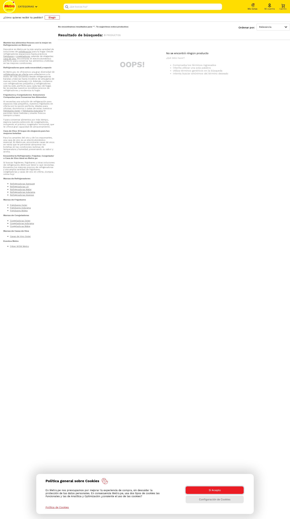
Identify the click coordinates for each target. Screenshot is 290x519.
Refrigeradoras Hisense (22, 195)
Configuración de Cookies (214, 499)
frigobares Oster (11, 111)
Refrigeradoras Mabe (20, 189)
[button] (269, 7)
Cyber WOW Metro (19, 246)
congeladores (23, 56)
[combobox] (143, 7)
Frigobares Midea (19, 210)
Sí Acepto (215, 490)
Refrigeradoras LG (19, 186)
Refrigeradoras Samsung (22, 184)
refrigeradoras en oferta (15, 74)
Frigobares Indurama (20, 208)
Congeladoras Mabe (20, 226)
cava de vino (9, 58)
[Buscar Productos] (218, 7)
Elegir (52, 17)
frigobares (8, 56)
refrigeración (24, 51)
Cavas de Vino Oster (20, 236)
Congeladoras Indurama (22, 223)
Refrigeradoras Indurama (22, 192)
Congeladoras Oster (20, 221)
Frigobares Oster (18, 205)
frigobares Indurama (32, 111)
